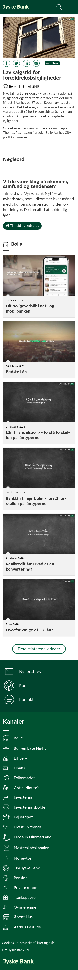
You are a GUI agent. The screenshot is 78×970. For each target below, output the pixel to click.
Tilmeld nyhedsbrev (24, 226)
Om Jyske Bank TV (15, 950)
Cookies (8, 943)
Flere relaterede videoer (39, 648)
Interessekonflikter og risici (35, 943)
